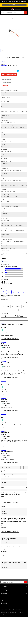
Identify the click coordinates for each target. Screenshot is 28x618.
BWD (3, 61)
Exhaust (2, 610)
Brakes (2, 609)
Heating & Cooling (15, 610)
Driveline (6, 609)
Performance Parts (13, 612)
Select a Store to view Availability (9, 74)
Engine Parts (11, 609)
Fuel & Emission (8, 610)
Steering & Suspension (5, 612)
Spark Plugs (21, 612)
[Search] (25, 12)
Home (2, 18)
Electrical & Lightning (19, 609)
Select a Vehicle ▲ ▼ (14, 4)
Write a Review (16, 65)
